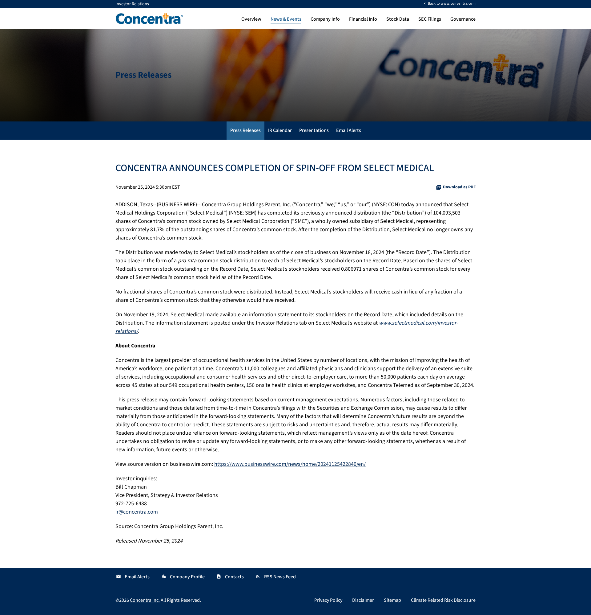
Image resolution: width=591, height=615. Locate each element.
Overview (251, 19)
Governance (463, 19)
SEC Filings (429, 19)
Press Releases (245, 130)
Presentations (314, 130)
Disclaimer (363, 600)
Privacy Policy (328, 600)
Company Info (325, 19)
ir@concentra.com (136, 512)
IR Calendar (280, 130)
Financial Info (363, 19)
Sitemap (392, 600)
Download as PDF (459, 187)
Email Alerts (348, 130)
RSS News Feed (275, 576)
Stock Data (397, 19)
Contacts (230, 576)
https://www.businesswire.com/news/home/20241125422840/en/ (290, 464)
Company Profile (183, 576)
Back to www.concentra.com (452, 3)
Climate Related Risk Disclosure (443, 600)
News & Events (286, 19)
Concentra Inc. (145, 600)
